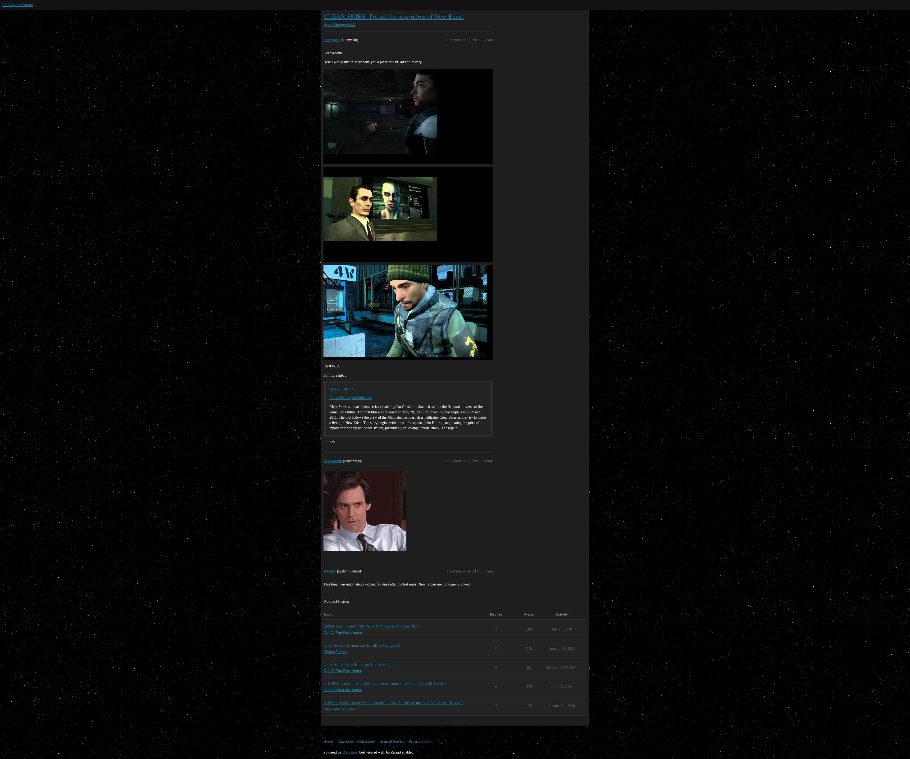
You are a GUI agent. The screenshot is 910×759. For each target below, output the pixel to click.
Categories (345, 741)
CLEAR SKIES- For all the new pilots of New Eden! (393, 16)
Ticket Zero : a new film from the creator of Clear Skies (371, 626)
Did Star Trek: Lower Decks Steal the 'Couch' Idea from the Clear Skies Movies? (393, 702)
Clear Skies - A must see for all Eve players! (361, 645)
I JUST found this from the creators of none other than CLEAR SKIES (384, 683)
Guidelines (366, 741)
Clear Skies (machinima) (350, 397)
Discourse (349, 752)
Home (328, 741)
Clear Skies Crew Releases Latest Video (358, 664)
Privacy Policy (420, 741)
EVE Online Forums (17, 5)
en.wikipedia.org (342, 389)
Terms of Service (391, 741)
